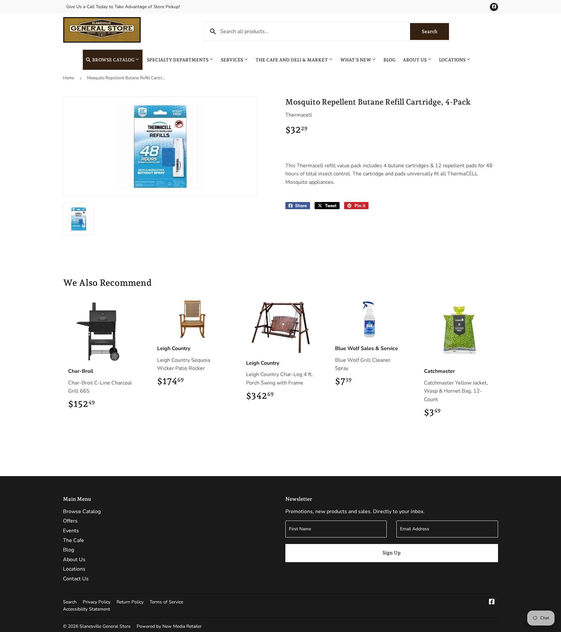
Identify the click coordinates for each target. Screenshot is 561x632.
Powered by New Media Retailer (169, 626)
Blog (389, 59)
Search (435, 31)
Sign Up (391, 553)
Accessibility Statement (86, 609)
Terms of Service (166, 602)
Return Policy (130, 602)
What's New (356, 59)
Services (232, 59)
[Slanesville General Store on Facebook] (492, 602)
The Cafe (73, 540)
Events (71, 530)
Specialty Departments (178, 59)
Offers (70, 521)
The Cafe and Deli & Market (292, 59)
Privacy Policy (96, 602)
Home (68, 78)
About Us (415, 59)
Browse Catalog (113, 59)
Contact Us (76, 578)
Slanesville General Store (105, 626)
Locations (453, 59)
